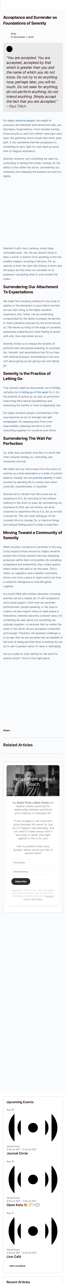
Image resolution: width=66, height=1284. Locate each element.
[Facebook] (13, 730)
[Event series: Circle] (38, 1149)
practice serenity (43, 477)
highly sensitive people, (21, 120)
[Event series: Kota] (38, 1201)
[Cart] (60, 5)
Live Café (14, 1257)
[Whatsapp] (23, 730)
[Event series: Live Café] (38, 1252)
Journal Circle (17, 1153)
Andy (13, 33)
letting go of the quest (35, 392)
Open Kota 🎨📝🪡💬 (23, 1205)
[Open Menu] (5, 4)
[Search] (51, 5)
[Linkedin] (18, 730)
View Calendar (17, 1266)
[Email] (28, 730)
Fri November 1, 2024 (22, 37)
